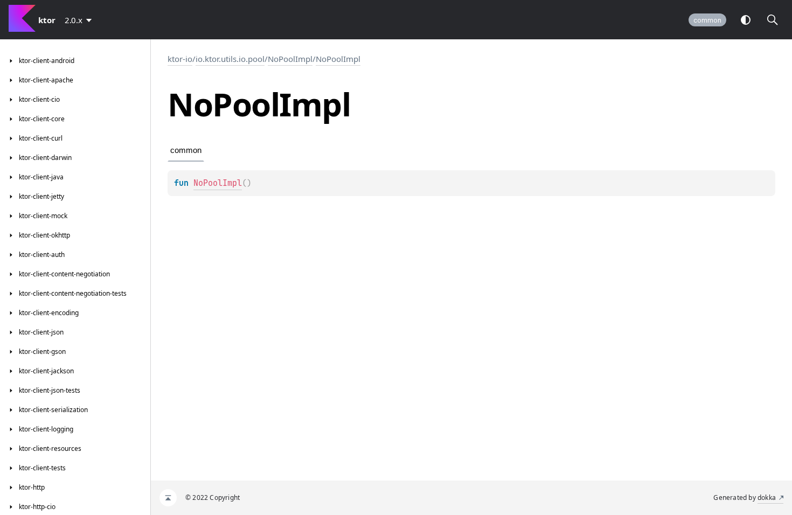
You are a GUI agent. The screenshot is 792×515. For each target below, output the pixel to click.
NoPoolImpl (290, 58)
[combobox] (80, 20)
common (707, 20)
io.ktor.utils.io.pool (230, 58)
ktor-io (180, 58)
